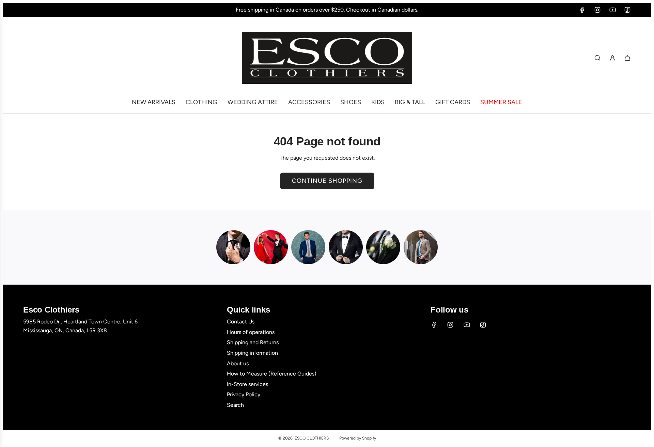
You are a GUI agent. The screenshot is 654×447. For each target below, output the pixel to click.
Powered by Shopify (357, 438)
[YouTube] (612, 9)
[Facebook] (582, 9)
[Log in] (612, 57)
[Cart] (627, 57)
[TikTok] (627, 9)
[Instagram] (597, 9)
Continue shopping (327, 181)
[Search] (597, 57)
